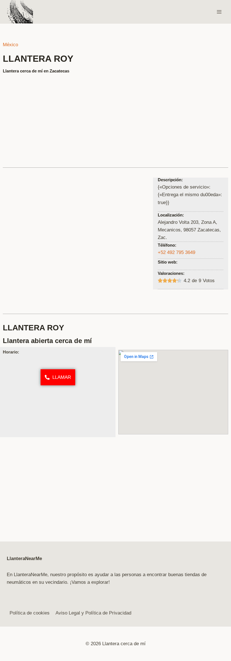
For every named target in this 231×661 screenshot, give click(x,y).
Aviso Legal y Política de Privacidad (93, 613)
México (10, 44)
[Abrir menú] (219, 11)
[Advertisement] (115, 118)
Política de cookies (30, 613)
